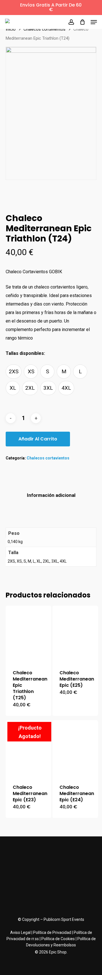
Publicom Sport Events (64, 919)
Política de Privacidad (52, 932)
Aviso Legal (20, 932)
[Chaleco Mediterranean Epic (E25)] (75, 634)
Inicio (11, 29)
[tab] (51, 495)
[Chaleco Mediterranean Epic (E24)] (75, 748)
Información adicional (51, 495)
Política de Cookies (58, 938)
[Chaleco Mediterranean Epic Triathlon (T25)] (28, 634)
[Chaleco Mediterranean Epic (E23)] (28, 748)
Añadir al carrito (37, 439)
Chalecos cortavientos (44, 29)
